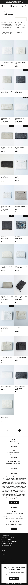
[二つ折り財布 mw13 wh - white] (1, 391)
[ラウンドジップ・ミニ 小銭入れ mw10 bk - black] (15, 302)
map (14, 529)
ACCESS (3, 552)
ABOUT (3, 550)
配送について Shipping (6, 539)
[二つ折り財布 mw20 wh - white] (1, 420)
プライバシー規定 (4, 556)
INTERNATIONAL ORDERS (7, 543)
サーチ (2, 561)
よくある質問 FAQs (5, 535)
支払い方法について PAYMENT (7, 537)
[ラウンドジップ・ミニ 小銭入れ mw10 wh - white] (1, 272)
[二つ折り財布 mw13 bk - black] (15, 391)
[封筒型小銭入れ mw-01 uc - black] (15, 241)
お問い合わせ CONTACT (6, 545)
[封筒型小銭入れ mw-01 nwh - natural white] (1, 212)
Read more (14, 446)
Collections (8, 11)
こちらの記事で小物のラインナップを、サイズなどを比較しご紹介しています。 (13, 33)
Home (2, 11)
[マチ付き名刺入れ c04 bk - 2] (3, 180)
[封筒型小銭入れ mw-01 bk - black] (1, 241)
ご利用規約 (3, 554)
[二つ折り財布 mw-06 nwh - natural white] (15, 333)
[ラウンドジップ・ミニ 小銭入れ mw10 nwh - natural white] (15, 272)
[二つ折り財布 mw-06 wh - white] (1, 332)
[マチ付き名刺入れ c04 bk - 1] (1, 180)
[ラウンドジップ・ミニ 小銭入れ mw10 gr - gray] (1, 302)
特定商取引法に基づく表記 (6, 559)
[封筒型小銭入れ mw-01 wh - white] (15, 182)
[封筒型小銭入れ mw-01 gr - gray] (15, 211)
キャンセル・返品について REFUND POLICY (10, 541)
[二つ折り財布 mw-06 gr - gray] (1, 362)
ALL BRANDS (14, 502)
